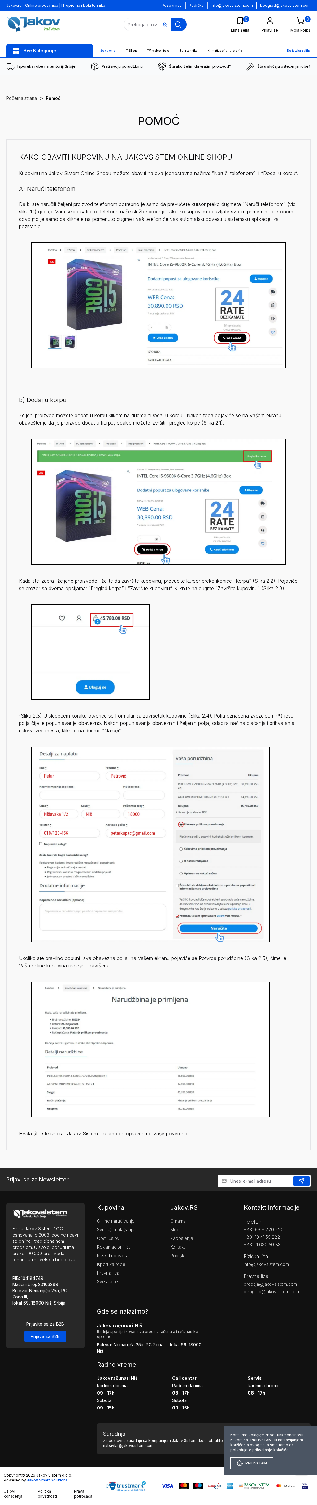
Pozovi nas (172, 5)
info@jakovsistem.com (232, 5)
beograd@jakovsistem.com (285, 5)
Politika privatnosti (47, 1494)
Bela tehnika (188, 50)
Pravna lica (108, 1273)
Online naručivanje (116, 1221)
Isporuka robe (111, 1264)
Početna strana (21, 98)
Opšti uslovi (108, 1238)
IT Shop (131, 50)
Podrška (196, 5)
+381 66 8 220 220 (264, 1229)
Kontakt (177, 1247)
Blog (175, 1229)
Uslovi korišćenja (13, 1494)
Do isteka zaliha (299, 50)
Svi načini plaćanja (115, 1229)
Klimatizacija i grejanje (224, 50)
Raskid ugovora (112, 1255)
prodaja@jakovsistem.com (270, 1284)
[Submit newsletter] (301, 1181)
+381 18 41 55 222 (262, 1237)
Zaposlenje (181, 1238)
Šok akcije (107, 50)
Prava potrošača (83, 1494)
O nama (178, 1221)
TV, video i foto (158, 50)
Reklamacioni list (113, 1247)
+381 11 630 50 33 (262, 1244)
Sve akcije (107, 1281)
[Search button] (178, 24)
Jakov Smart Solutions (47, 1480)
